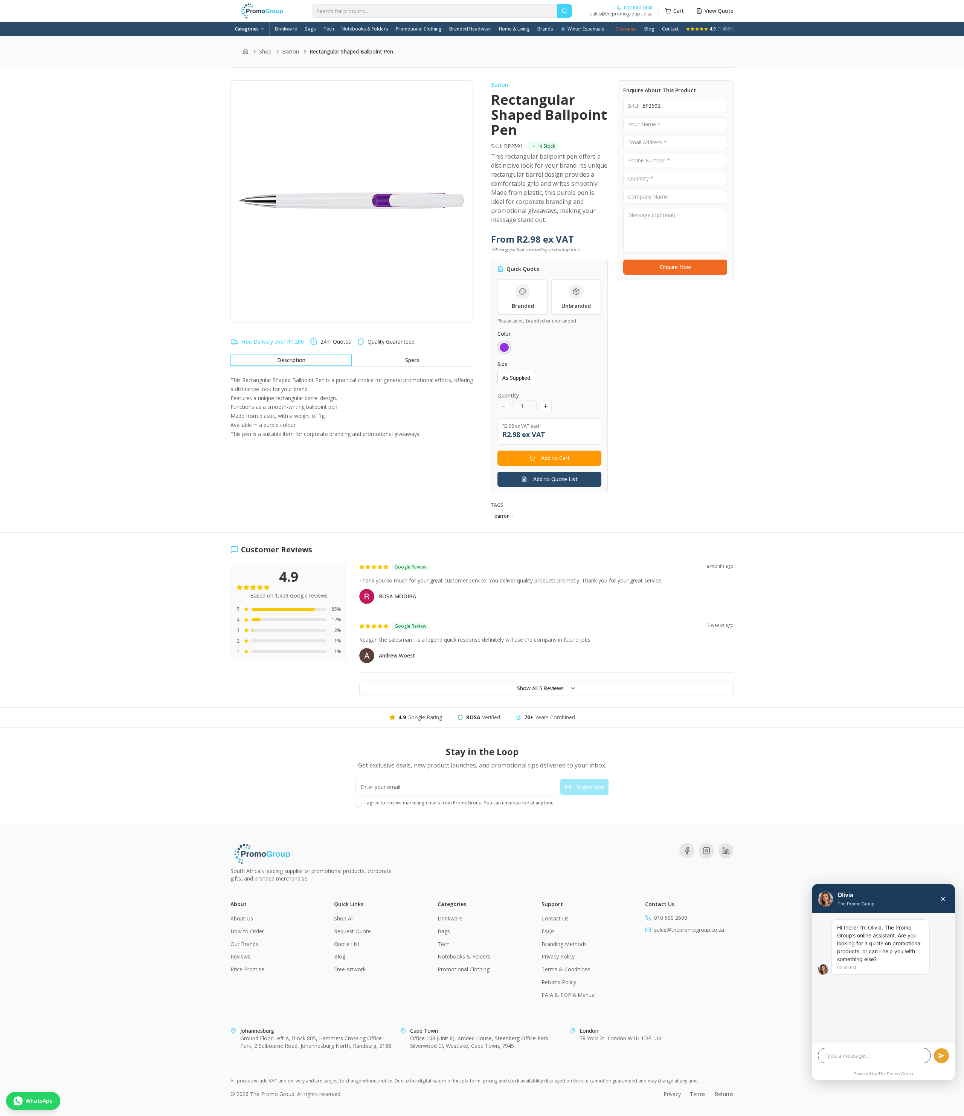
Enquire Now (675, 267)
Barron (290, 51)
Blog (649, 29)
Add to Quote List (555, 479)
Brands (545, 29)
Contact (670, 29)
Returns (724, 1094)
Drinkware (286, 29)
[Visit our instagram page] (706, 850)
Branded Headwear (470, 29)
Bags (310, 29)
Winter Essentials (585, 29)
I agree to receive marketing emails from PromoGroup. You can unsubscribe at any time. (460, 803)
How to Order (247, 931)
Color (504, 333)
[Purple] (504, 347)
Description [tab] (291, 360)
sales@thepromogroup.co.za (621, 14)
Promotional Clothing (419, 29)
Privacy (672, 1094)
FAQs (548, 931)
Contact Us (555, 918)
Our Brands (244, 944)
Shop (265, 51)
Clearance (626, 29)
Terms (698, 1094)
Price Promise (247, 969)
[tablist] (351, 361)
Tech (328, 29)
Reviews (240, 956)
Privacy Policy (558, 956)
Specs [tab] (412, 360)
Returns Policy (558, 982)
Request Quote (352, 931)
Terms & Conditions (565, 969)
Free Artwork (350, 969)
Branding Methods (564, 944)
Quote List (347, 944)
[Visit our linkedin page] (726, 850)
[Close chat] (943, 899)
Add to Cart (555, 458)
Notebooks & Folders (365, 29)
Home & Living (514, 29)
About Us (241, 918)
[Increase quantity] (546, 406)
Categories (247, 29)
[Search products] (564, 11)
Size (502, 363)
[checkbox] (358, 804)
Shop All (344, 918)
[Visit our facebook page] (686, 850)
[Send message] (941, 1055)
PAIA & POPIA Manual (568, 994)
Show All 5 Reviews (540, 688)
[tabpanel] (351, 407)
